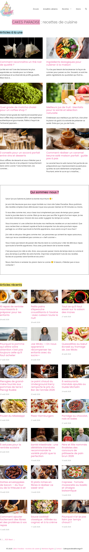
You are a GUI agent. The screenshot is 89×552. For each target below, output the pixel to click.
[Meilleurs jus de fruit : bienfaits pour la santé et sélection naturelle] (67, 102)
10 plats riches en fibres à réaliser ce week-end (42, 484)
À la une (36, 9)
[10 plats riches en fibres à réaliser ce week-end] (44, 477)
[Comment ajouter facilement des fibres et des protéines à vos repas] (13, 512)
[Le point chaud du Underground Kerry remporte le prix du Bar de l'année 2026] (44, 376)
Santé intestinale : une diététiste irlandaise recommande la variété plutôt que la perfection (44, 450)
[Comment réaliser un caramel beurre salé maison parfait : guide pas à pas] (67, 148)
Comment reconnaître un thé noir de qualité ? (21, 63)
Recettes (65, 9)
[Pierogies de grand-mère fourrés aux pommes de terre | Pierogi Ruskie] (13, 376)
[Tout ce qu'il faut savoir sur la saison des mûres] (75, 302)
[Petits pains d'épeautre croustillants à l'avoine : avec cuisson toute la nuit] (44, 302)
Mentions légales (47, 548)
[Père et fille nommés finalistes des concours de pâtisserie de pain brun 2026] (75, 440)
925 (6, 539)
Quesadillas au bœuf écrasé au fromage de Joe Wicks (74, 346)
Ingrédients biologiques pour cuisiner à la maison (63, 63)
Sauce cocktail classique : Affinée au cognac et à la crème (44, 519)
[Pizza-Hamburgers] (44, 411)
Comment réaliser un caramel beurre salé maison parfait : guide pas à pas (67, 155)
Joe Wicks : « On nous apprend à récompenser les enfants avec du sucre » (43, 349)
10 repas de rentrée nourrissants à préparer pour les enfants (11, 311)
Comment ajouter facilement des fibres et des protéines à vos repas (13, 521)
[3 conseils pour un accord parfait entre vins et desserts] (21, 148)
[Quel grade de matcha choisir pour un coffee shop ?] (21, 102)
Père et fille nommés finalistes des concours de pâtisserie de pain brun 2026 (74, 450)
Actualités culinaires (50, 9)
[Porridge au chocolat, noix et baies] (75, 411)
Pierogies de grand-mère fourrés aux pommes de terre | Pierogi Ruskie (12, 386)
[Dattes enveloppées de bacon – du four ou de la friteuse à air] (13, 477)
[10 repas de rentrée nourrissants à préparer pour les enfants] (13, 302)
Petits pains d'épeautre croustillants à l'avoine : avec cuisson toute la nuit (44, 312)
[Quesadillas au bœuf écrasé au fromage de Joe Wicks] (75, 339)
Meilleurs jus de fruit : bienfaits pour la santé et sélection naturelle (64, 110)
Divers (78, 9)
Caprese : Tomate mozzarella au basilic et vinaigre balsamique (74, 486)
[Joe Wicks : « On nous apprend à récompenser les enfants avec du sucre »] (44, 339)
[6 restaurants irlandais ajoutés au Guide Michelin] (75, 376)
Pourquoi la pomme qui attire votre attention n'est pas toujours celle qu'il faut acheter (12, 349)
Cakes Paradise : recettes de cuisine (26, 548)
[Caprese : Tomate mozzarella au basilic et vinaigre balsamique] (75, 477)
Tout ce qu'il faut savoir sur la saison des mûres (73, 309)
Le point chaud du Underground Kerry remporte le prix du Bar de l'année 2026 (43, 386)
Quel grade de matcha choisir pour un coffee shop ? (18, 109)
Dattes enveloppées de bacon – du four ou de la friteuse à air (13, 484)
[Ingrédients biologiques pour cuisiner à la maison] (67, 57)
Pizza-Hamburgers (42, 416)
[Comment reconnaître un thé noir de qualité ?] (21, 57)
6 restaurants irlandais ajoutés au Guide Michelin (74, 384)
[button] (86, 9)
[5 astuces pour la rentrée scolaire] (13, 440)
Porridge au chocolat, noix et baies (75, 417)
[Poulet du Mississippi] (13, 411)
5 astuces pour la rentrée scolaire (10, 446)
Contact (59, 548)
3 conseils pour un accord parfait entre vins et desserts (20, 154)
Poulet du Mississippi (12, 416)
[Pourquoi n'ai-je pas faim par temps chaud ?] (75, 512)
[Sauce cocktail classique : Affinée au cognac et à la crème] (44, 512)
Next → (12, 539)
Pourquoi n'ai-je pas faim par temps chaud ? (74, 519)
